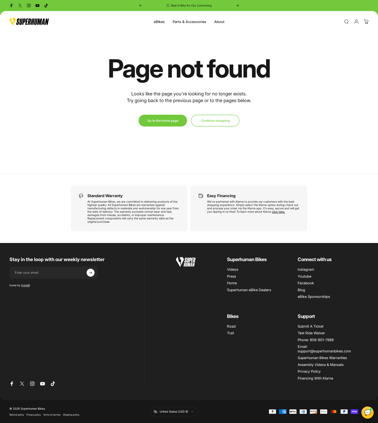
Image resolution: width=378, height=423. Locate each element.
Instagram (306, 269)
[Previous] (140, 5)
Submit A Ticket (310, 326)
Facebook (306, 283)
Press (231, 276)
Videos (232, 269)
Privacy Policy (309, 371)
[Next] (237, 5)
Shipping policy (71, 414)
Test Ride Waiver (311, 333)
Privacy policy (33, 414)
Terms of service (52, 414)
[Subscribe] (90, 273)
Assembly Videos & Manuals (321, 365)
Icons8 (25, 285)
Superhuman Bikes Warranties (322, 358)
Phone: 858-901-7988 (316, 340)
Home (232, 283)
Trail (230, 333)
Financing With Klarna (315, 378)
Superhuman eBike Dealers (249, 290)
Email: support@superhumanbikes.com (324, 348)
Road (231, 326)
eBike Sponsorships (314, 297)
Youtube (304, 276)
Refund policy (16, 414)
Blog (301, 290)
